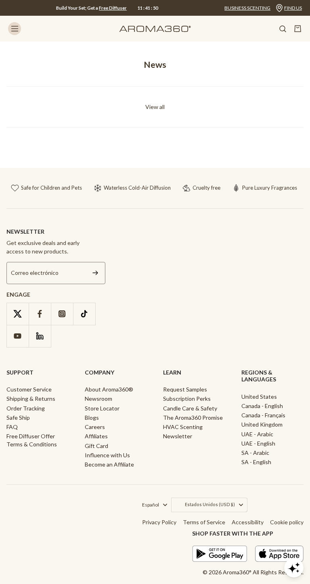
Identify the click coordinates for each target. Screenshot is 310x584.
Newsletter (177, 436)
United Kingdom (262, 424)
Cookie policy (287, 522)
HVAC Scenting (183, 426)
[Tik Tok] (84, 314)
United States (259, 396)
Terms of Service (204, 522)
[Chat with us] (294, 568)
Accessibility (248, 522)
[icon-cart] (298, 28)
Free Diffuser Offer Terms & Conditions (31, 440)
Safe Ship (18, 417)
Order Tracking (25, 408)
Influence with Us (107, 455)
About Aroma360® (109, 389)
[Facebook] (40, 314)
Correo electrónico (35, 273)
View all (155, 106)
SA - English (256, 461)
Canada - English (262, 405)
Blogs (92, 417)
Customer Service (29, 389)
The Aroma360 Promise (193, 417)
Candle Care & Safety (190, 408)
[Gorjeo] (17, 314)
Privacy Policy (159, 522)
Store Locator (102, 408)
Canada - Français (263, 415)
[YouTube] (17, 336)
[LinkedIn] (40, 336)
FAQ (12, 426)
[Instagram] (62, 314)
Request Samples (185, 389)
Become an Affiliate (109, 464)
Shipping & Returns (30, 398)
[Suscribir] (95, 273)
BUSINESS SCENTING (247, 8)
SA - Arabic (255, 452)
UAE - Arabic (257, 434)
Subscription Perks (187, 398)
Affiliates (96, 436)
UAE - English (258, 443)
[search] (282, 28)
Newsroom (98, 398)
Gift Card (96, 445)
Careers (95, 426)
